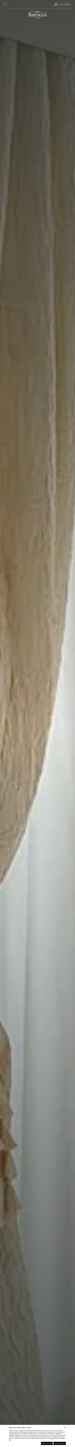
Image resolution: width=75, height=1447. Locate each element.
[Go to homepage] (37, 14)
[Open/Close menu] (5, 4)
